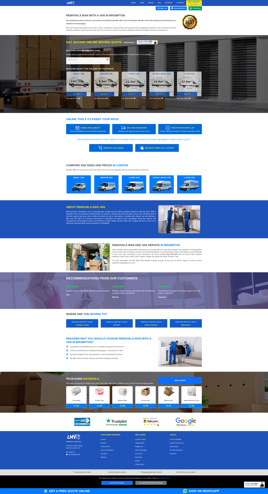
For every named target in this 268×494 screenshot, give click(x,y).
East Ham (138, 457)
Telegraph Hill (139, 443)
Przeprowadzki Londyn (82, 472)
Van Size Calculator (176, 450)
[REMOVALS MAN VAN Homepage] (70, 3)
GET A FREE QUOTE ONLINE (69, 491)
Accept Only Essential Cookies (151, 483)
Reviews (168, 2)
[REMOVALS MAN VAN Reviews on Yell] (151, 422)
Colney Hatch (139, 464)
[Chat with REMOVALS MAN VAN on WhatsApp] (186, 491)
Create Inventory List (177, 443)
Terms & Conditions (107, 450)
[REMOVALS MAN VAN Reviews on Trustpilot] (117, 422)
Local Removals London (117, 472)
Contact (180, 2)
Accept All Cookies (117, 483)
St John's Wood (140, 439)
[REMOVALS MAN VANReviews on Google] (186, 422)
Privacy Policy (164, 478)
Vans (142, 2)
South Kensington (141, 450)
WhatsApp (197, 8)
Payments (173, 453)
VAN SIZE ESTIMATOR (134, 129)
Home (133, 2)
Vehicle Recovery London (185, 472)
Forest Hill (138, 453)
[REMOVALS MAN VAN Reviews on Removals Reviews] (82, 422)
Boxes (151, 2)
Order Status (174, 446)
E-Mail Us (71, 452)
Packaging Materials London (151, 472)
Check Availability (175, 439)
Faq (159, 2)
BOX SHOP (180, 380)
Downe (137, 461)
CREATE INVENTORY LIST (180, 129)
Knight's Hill (139, 446)
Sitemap (103, 457)
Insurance (104, 453)
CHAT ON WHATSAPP (204, 491)
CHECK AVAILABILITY (88, 129)
